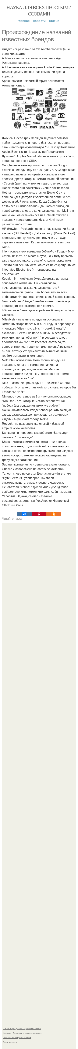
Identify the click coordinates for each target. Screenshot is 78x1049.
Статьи (54, 21)
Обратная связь (10, 1042)
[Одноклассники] (53, 514)
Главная (23, 21)
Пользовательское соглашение (27, 1033)
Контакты (7, 1033)
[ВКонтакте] (24, 514)
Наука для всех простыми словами (38, 10)
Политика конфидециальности (17, 1037)
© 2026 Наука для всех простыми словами (22, 1028)
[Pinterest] (39, 514)
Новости (39, 21)
